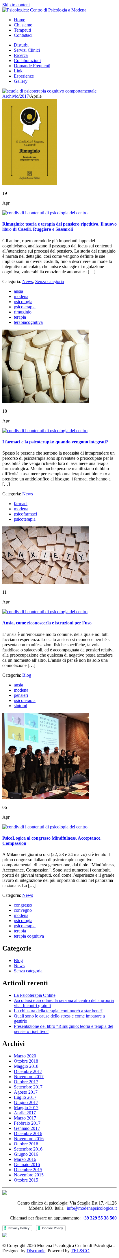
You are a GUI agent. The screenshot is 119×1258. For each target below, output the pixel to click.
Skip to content (16, 4)
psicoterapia (25, 306)
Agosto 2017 (26, 1092)
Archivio (10, 96)
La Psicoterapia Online (34, 995)
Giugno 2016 (26, 1154)
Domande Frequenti (32, 65)
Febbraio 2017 (27, 1123)
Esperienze (24, 76)
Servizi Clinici (27, 50)
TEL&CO (80, 1250)
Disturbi (21, 45)
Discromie (36, 1250)
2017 (24, 96)
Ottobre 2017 (26, 1081)
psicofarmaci (25, 513)
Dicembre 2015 (28, 1169)
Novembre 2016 (29, 1138)
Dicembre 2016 (28, 1133)
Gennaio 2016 (27, 1164)
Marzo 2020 (25, 1055)
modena (21, 296)
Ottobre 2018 (26, 1061)
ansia (18, 291)
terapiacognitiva (28, 322)
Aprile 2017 (25, 1112)
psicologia (23, 301)
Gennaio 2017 (27, 1128)
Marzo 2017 (25, 1117)
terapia (20, 317)
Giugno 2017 (26, 1102)
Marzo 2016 (25, 1159)
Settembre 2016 (28, 1149)
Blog (26, 675)
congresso (23, 905)
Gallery (20, 81)
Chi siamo (23, 24)
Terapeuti (22, 30)
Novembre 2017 (29, 1076)
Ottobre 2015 (26, 1180)
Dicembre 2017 (28, 1071)
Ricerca (21, 55)
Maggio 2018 (26, 1066)
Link (18, 70)
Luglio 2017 (25, 1097)
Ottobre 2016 (26, 1143)
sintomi (20, 705)
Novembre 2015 (29, 1174)
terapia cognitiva (29, 936)
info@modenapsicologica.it (92, 1208)
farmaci (20, 503)
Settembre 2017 (28, 1086)
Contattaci (23, 35)
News (27, 281)
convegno (23, 910)
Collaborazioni (27, 60)
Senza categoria (49, 281)
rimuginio (22, 311)
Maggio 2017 (26, 1107)
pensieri (21, 695)
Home (19, 19)
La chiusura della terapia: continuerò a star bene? (58, 1010)
